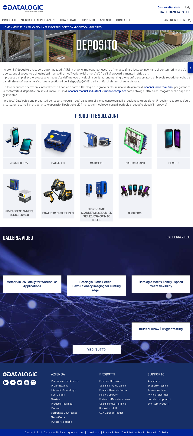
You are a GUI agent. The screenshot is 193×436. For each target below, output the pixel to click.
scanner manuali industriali (85, 91)
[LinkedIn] (6, 382)
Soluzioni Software (110, 381)
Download (68, 20)
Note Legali (93, 432)
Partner (55, 408)
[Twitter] (19, 382)
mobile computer (115, 91)
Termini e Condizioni (133, 432)
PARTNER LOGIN (174, 20)
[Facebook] (13, 382)
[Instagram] (33, 382)
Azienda (106, 20)
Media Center (58, 417)
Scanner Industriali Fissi (112, 403)
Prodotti (9, 20)
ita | (175, 12)
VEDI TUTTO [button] (96, 349)
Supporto (88, 20)
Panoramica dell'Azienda (65, 381)
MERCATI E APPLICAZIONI (38, 20)
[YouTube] (26, 382)
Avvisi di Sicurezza (158, 394)
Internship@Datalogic (63, 390)
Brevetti (151, 432)
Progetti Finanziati (62, 403)
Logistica (81, 27)
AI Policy (163, 432)
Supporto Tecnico (158, 385)
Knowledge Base (157, 390)
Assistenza (154, 381)
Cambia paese (179, 12)
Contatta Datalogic (169, 7)
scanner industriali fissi (159, 87)
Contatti (123, 20)
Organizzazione (59, 385)
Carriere (55, 399)
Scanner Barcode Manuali (113, 390)
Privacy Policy (111, 432)
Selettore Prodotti (158, 403)
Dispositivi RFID (108, 408)
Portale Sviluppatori (159, 399)
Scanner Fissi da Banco (112, 385)
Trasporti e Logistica (58, 27)
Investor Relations (61, 421)
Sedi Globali (58, 394)
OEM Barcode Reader (111, 412)
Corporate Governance (64, 412)
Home (6, 27)
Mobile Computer (109, 394)
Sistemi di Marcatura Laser (114, 399)
